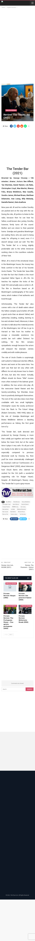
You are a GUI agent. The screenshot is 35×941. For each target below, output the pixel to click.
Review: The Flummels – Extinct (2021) (27, 567)
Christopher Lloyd (6, 504)
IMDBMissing (15, 506)
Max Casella (5, 511)
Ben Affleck (8, 501)
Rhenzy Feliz (5, 514)
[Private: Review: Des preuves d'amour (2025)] (25, 586)
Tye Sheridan (23, 514)
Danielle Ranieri (25, 504)
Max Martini (13, 511)
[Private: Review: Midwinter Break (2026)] (25, 609)
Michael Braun (21, 511)
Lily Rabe (13, 509)
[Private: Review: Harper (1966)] (10, 586)
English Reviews (11, 110)
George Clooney (6, 506)
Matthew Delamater (21, 509)
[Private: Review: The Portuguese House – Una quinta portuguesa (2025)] (10, 609)
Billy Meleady (16, 501)
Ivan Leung (23, 506)
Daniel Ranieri (16, 504)
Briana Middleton (26, 501)
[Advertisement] (17, 27)
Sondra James (14, 514)
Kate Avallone (5, 509)
